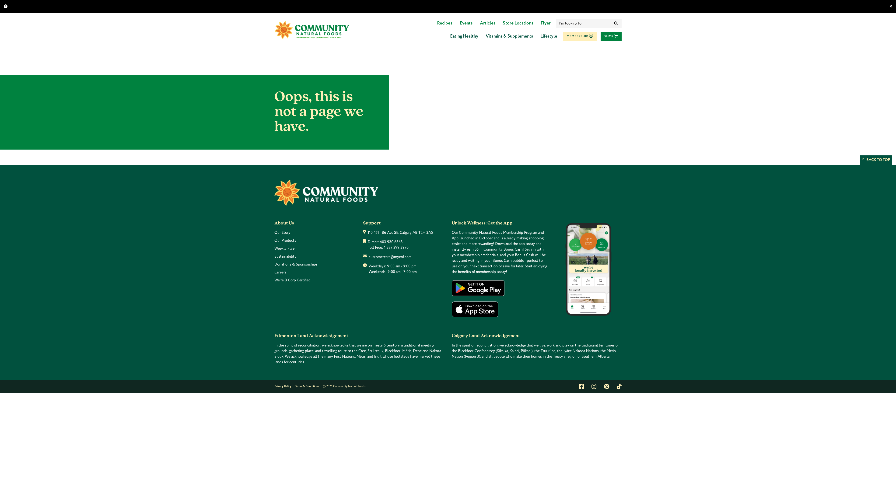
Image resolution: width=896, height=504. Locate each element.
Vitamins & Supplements (509, 36)
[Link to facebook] (581, 386)
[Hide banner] (890, 6)
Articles (487, 23)
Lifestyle (548, 36)
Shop (609, 36)
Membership (578, 36)
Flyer (546, 23)
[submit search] (616, 23)
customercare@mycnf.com (390, 256)
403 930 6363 (391, 242)
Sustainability (285, 256)
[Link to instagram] (594, 386)
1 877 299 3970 (396, 247)
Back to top (878, 160)
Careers (280, 272)
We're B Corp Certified (292, 280)
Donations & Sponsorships (296, 264)
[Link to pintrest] (606, 386)
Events (466, 23)
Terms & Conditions (307, 386)
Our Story (282, 232)
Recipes (444, 23)
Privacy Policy (282, 386)
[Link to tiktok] (619, 386)
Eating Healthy (464, 36)
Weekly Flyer (285, 248)
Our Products (285, 240)
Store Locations (518, 23)
